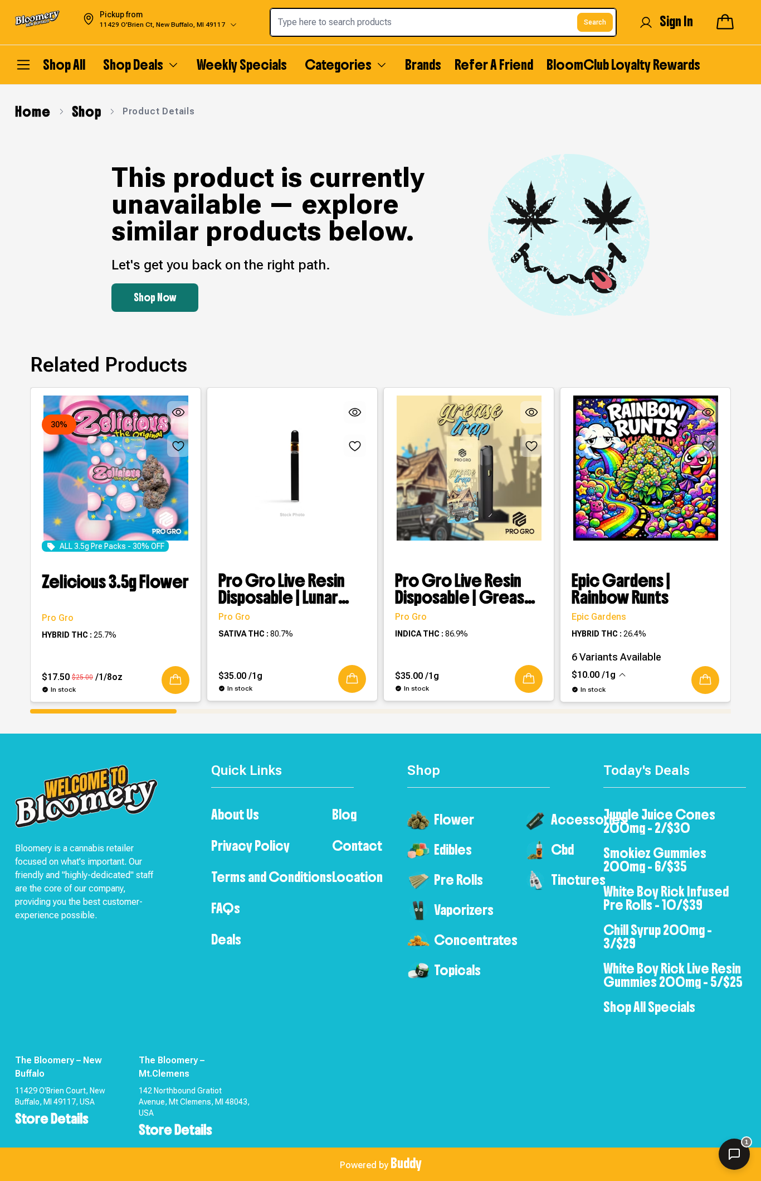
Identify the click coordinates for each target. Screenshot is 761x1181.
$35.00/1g (240, 676)
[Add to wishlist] (178, 446)
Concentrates (476, 940)
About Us (235, 814)
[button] (175, 680)
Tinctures (578, 879)
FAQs (225, 908)
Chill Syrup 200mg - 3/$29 (657, 936)
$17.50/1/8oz (82, 677)
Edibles (453, 849)
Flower (454, 819)
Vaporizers (464, 910)
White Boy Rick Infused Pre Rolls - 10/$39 (666, 898)
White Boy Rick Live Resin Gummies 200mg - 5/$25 (673, 975)
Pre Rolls (458, 879)
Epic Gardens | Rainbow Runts (621, 589)
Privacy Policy (250, 845)
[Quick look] (178, 412)
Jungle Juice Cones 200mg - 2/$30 (659, 821)
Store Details (52, 1118)
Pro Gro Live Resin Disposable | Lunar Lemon (281, 589)
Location (357, 877)
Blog (344, 814)
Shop (86, 111)
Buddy (406, 1163)
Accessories (588, 819)
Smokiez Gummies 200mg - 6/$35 (654, 859)
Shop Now (155, 297)
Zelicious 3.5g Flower (115, 582)
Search (595, 22)
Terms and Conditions (271, 877)
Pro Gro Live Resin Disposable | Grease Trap (465, 589)
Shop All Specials (649, 1007)
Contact (357, 845)
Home (32, 111)
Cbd (562, 849)
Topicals (457, 970)
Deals (226, 939)
